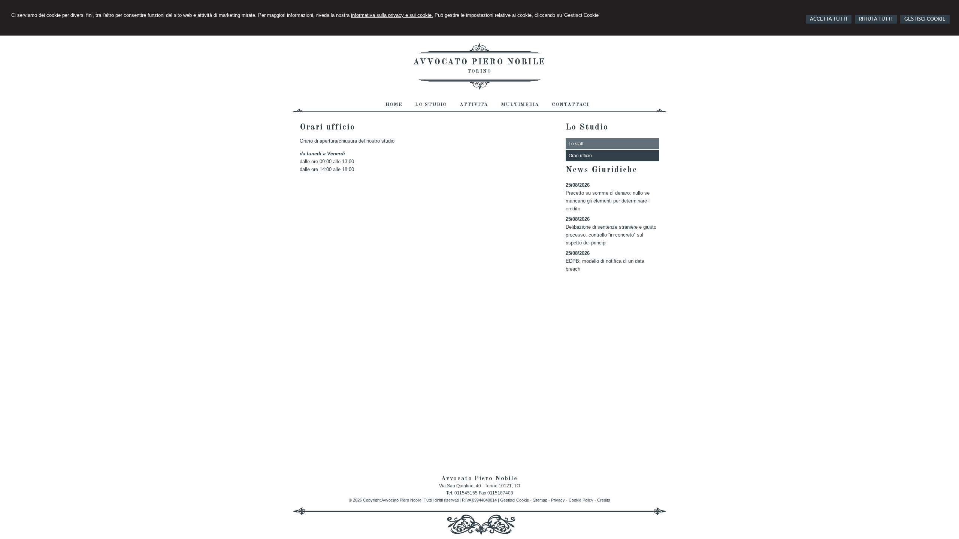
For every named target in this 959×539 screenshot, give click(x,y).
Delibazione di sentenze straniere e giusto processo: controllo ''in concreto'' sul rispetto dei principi (611, 235)
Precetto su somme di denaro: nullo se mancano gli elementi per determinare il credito (608, 200)
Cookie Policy (581, 500)
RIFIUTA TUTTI (876, 19)
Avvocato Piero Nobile (479, 62)
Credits (603, 500)
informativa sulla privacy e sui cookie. (392, 15)
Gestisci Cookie (514, 500)
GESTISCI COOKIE (925, 19)
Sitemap (540, 500)
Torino (479, 71)
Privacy (558, 500)
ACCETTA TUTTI (828, 19)
